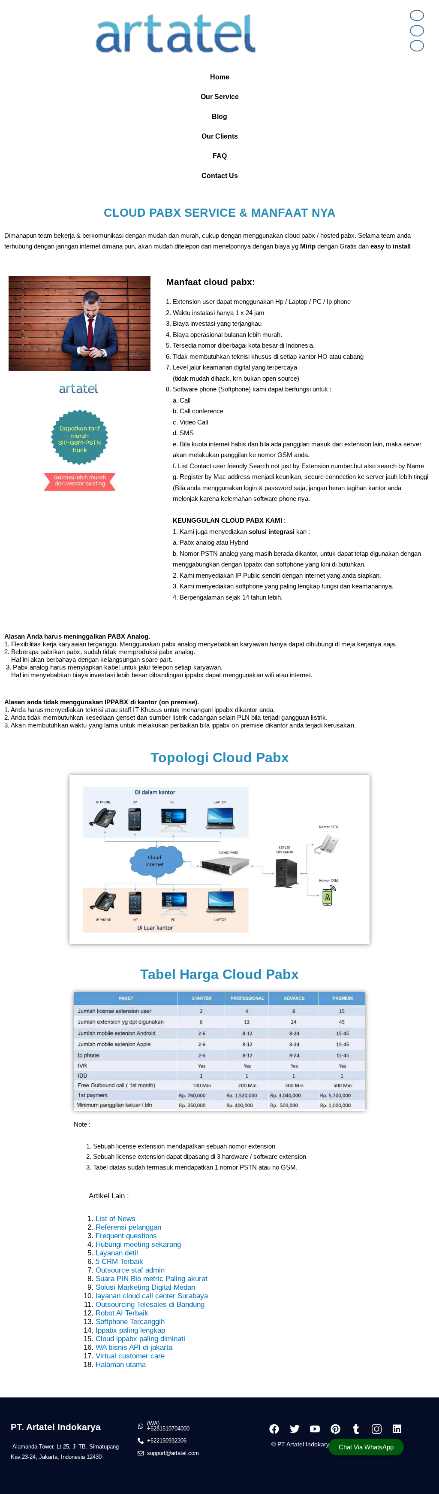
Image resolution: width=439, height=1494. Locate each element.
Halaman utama (121, 1365)
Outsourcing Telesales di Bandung (150, 1304)
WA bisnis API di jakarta (134, 1347)
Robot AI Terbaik (122, 1313)
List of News (115, 1219)
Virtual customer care (130, 1356)
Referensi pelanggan (128, 1227)
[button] (220, 77)
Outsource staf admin (130, 1270)
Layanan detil (117, 1253)
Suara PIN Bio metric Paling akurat (151, 1279)
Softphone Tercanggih (130, 1322)
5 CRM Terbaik (119, 1262)
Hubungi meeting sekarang (138, 1244)
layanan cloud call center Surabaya (152, 1296)
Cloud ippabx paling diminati (140, 1339)
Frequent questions (126, 1236)
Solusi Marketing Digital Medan (145, 1287)
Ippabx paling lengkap (130, 1330)
